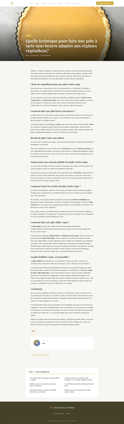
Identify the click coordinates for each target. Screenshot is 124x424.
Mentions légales (59, 413)
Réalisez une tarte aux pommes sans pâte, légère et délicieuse (43, 385)
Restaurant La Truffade (64, 407)
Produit (67, 3)
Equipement (52, 3)
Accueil (31, 3)
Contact (68, 413)
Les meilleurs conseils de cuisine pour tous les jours (79, 385)
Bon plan (43, 3)
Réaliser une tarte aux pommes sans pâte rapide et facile (78, 391)
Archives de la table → (105, 3)
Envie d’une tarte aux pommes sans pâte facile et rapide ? (44, 379)
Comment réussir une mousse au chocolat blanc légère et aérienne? (43, 391)
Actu (37, 3)
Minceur (60, 3)
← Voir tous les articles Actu (40, 355)
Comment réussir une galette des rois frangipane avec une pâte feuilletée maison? (78, 379)
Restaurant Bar (76, 3)
